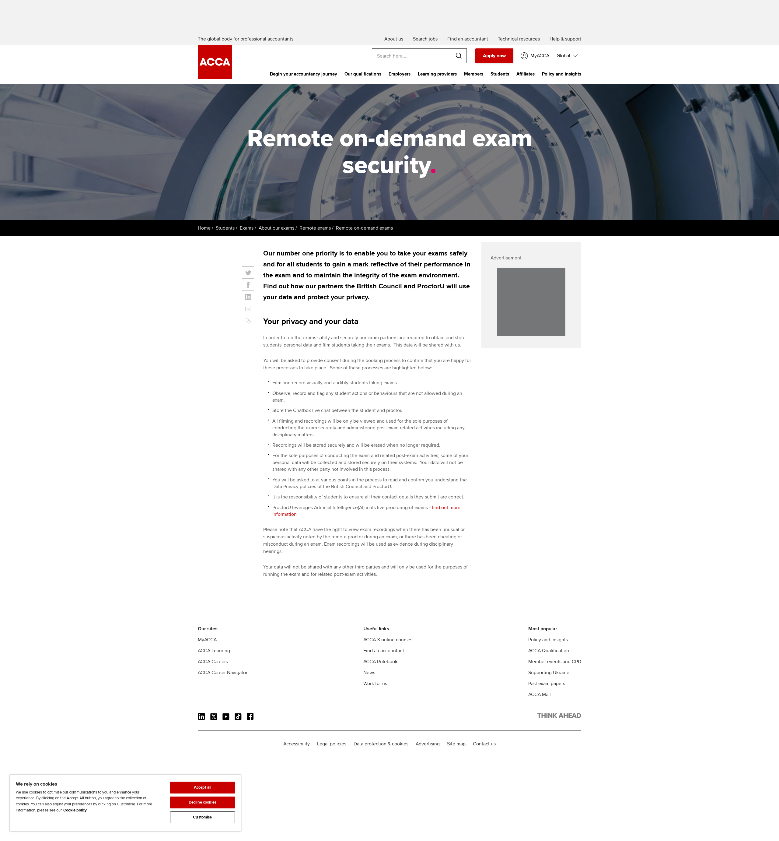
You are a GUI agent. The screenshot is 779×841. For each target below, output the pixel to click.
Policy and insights (561, 74)
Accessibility (296, 744)
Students (500, 74)
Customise (202, 817)
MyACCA (207, 640)
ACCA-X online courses (387, 640)
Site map (456, 744)
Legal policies (331, 744)
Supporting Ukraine (548, 673)
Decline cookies (202, 802)
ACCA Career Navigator (222, 673)
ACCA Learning (214, 651)
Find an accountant (383, 651)
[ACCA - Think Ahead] (215, 77)
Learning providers (437, 74)
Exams (246, 228)
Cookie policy (75, 810)
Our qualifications (362, 74)
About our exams (276, 228)
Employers (399, 74)
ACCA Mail (539, 694)
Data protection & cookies (381, 744)
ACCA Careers (213, 662)
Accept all (202, 787)
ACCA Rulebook (380, 662)
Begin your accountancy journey (303, 74)
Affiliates (525, 74)
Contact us (484, 744)
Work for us (375, 684)
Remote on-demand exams (364, 228)
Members (473, 74)
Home (204, 228)
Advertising (428, 744)
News (369, 673)
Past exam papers (546, 684)
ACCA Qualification (548, 651)
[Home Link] (559, 717)
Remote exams (315, 228)
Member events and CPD (554, 662)
